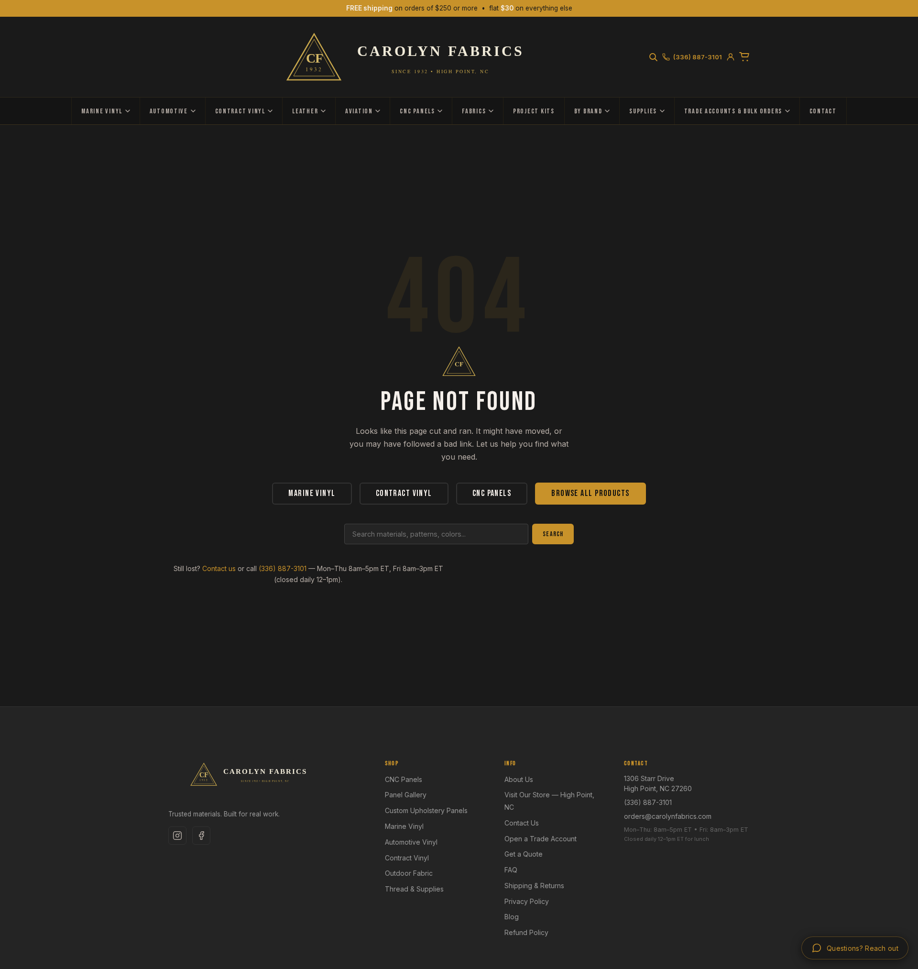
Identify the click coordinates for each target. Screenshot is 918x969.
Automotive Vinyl (411, 842)
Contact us (219, 568)
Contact (823, 111)
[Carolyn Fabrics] (408, 57)
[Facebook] (201, 835)
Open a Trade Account (540, 839)
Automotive (169, 111)
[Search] (653, 57)
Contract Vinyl (240, 111)
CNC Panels (417, 111)
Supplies (643, 111)
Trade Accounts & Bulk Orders (733, 111)
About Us (518, 779)
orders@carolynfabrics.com (667, 816)
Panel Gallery (405, 795)
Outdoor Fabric (409, 873)
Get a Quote (523, 854)
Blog (511, 917)
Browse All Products (590, 493)
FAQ (510, 870)
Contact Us (521, 823)
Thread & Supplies (414, 889)
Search (553, 534)
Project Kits (534, 111)
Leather (305, 111)
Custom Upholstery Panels (426, 810)
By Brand (588, 111)
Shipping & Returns (534, 885)
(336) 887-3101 (282, 568)
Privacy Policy (526, 901)
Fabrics (474, 111)
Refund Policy (526, 932)
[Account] (730, 57)
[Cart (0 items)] (744, 57)
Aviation (359, 111)
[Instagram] (177, 835)
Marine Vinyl (101, 111)
